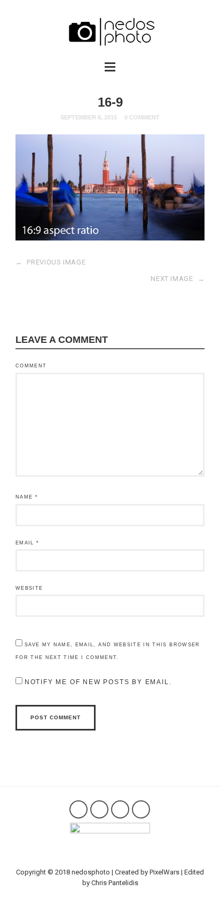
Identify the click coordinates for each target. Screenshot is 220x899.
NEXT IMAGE (178, 279)
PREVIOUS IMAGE (50, 262)
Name (26, 497)
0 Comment (142, 117)
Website (29, 588)
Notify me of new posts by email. (98, 682)
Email (27, 542)
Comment (30, 365)
